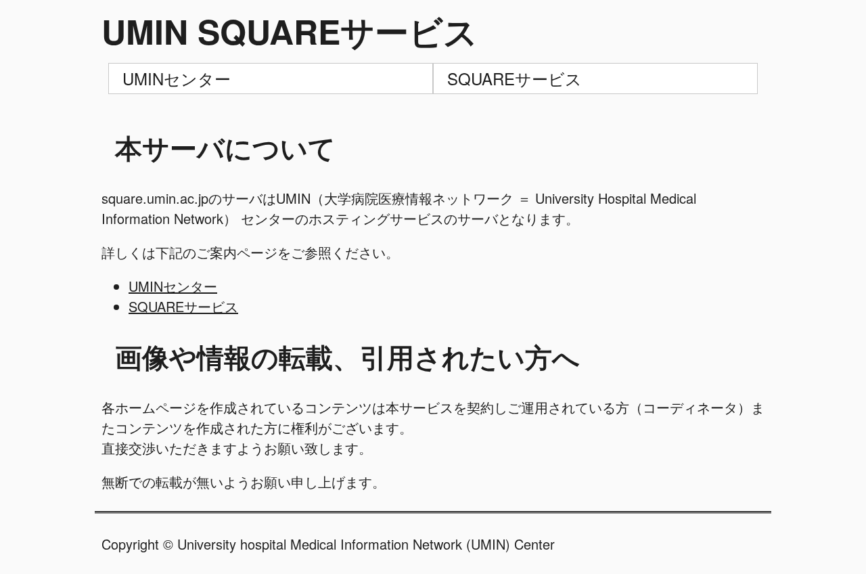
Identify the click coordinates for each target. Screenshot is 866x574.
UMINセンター (176, 78)
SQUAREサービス (514, 78)
